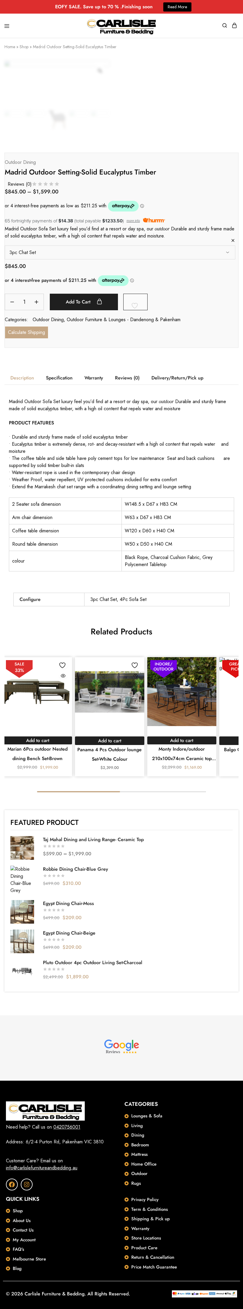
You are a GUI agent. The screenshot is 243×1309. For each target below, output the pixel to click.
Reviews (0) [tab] (127, 377)
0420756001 (66, 1127)
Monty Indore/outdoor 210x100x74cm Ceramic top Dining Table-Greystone (182, 754)
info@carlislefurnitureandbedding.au (41, 1167)
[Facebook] (12, 1184)
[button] (37, 740)
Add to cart (79, 301)
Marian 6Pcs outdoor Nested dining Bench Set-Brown (37, 754)
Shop (24, 47)
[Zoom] (100, 70)
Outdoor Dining (20, 162)
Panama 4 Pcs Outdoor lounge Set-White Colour (109, 754)
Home (9, 47)
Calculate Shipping (26, 332)
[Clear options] (233, 241)
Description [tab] (22, 377)
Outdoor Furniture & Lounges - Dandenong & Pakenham (123, 319)
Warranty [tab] (93, 377)
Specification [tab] (59, 377)
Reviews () (20, 184)
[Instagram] (27, 1184)
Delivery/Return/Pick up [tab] (177, 377)
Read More (177, 7)
